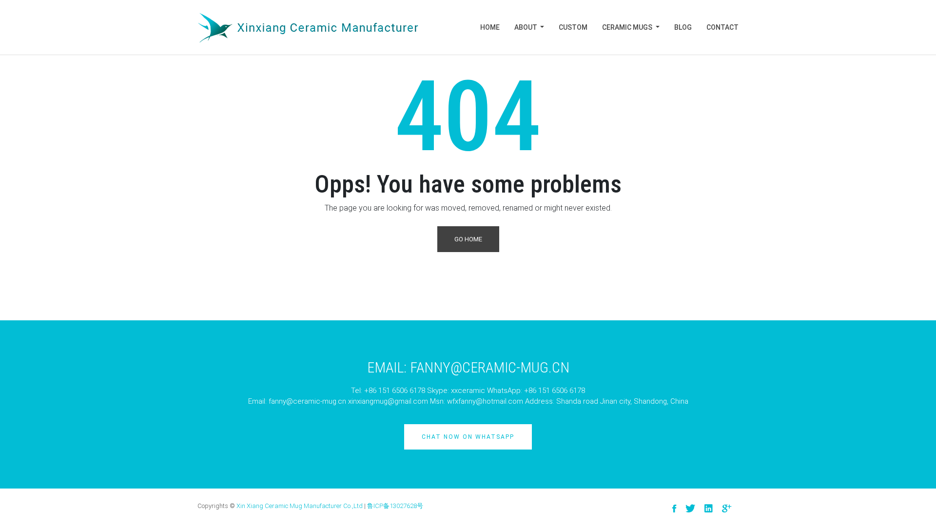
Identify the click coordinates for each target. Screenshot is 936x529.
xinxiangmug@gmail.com (388, 401)
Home (490, 27)
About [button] (526, 27)
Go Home (468, 239)
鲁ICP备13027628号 (395, 505)
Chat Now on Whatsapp (468, 436)
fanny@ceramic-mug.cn (307, 401)
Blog (683, 27)
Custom (573, 27)
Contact (722, 27)
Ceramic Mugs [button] (628, 27)
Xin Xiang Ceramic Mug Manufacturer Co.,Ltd (299, 505)
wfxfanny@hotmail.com (485, 401)
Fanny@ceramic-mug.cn (489, 367)
